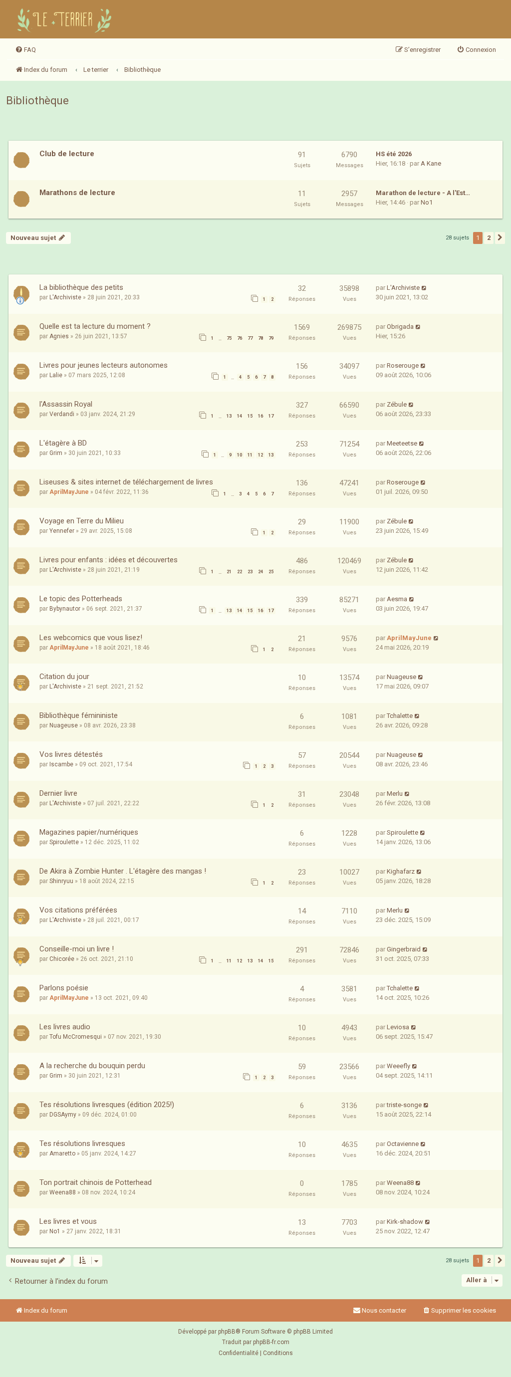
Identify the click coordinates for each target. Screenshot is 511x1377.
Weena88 (62, 1192)
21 (229, 571)
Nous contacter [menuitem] (384, 1310)
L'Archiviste (65, 297)
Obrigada (400, 326)
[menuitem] (25, 49)
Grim (55, 453)
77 (250, 338)
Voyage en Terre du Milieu (81, 520)
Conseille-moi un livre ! (76, 948)
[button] (500, 238)
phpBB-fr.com (271, 1342)
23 (250, 571)
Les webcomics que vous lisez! (90, 637)
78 (260, 338)
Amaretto (62, 1153)
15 (250, 416)
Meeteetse (402, 443)
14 (239, 416)
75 (229, 338)
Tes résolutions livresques (82, 1143)
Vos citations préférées (78, 910)
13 (229, 416)
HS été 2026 (394, 154)
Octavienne (403, 1144)
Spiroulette (64, 842)
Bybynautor (64, 608)
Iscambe (61, 764)
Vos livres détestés (71, 754)
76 (239, 338)
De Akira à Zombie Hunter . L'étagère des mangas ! (122, 871)
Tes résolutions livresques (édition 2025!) (106, 1104)
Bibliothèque (37, 100)
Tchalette (400, 715)
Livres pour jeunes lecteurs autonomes (103, 365)
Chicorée (61, 958)
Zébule (397, 404)
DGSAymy (62, 1114)
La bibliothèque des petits (81, 287)
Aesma (397, 599)
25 (270, 571)
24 (260, 571)
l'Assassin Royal (65, 404)
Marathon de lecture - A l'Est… (423, 193)
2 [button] (489, 237)
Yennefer (61, 530)
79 (270, 338)
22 (239, 571)
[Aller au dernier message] (424, 287)
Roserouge (403, 365)
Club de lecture (66, 153)
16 (260, 416)
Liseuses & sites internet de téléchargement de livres (126, 481)
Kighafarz (401, 871)
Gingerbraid (404, 949)
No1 (427, 202)
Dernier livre (58, 793)
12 (260, 455)
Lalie (55, 375)
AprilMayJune (69, 491)
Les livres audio (64, 1026)
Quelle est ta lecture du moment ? (95, 326)
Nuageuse (401, 677)
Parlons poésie (63, 987)
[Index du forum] (65, 19)
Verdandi (61, 414)
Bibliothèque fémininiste (78, 715)
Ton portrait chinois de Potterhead (95, 1182)
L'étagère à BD (63, 443)
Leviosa (398, 1027)
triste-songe (404, 1105)
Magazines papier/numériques (88, 832)
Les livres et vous (68, 1221)
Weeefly (398, 1066)
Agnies (59, 336)
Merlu (395, 793)
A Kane (431, 163)
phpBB (227, 1331)
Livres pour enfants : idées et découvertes (108, 559)
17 (270, 416)
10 (239, 455)
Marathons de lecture (77, 192)
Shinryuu (61, 881)
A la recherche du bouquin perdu (92, 1065)
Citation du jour (64, 676)
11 (250, 455)
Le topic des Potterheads (80, 598)
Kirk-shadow (405, 1221)
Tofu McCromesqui (75, 1036)
